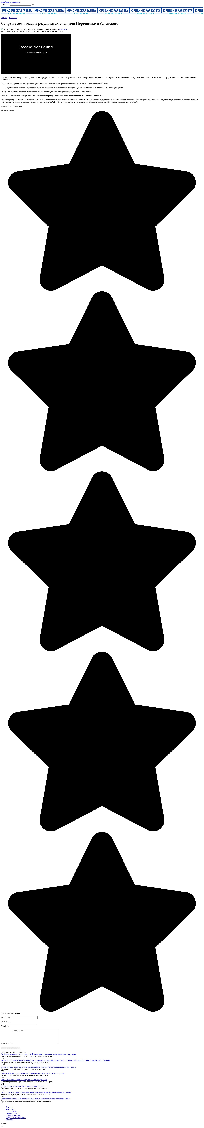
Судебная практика (13, 1116)
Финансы (9, 1120)
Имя (3, 1017)
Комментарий (6, 1044)
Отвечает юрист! (12, 1113)
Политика (63, 29)
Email (4, 1022)
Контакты (10, 1109)
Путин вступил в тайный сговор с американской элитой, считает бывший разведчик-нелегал (38, 1067)
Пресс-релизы (11, 1111)
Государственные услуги (16, 1118)
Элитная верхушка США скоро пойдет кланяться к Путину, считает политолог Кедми (35, 1099)
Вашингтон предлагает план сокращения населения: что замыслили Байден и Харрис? (36, 1092)
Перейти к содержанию (10, 2)
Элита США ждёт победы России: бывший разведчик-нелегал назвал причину (33, 1073)
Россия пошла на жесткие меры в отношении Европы (22, 1086)
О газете (9, 1107)
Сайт (3, 1026)
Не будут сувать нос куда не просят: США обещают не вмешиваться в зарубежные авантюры (38, 1054)
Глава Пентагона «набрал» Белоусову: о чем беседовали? (24, 1080)
